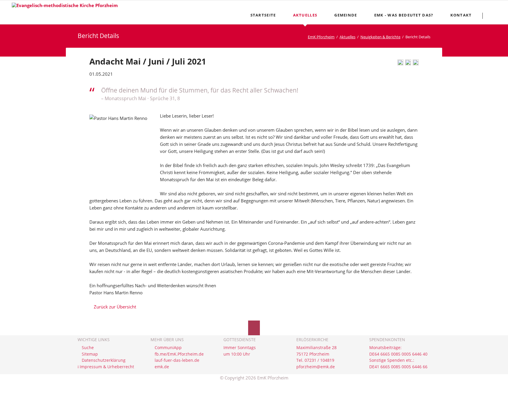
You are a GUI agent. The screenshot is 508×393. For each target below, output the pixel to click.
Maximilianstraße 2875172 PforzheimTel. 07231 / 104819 (316, 354)
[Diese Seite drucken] (400, 64)
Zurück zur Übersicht (115, 307)
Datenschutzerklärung (104, 360)
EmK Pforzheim (321, 36)
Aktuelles (347, 36)
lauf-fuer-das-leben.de (177, 360)
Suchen (493, 15)
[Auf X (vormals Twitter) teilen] (416, 64)
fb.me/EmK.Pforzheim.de (179, 354)
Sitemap (90, 354)
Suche (88, 347)
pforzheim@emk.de (315, 366)
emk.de (162, 366)
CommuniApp (168, 347)
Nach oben (254, 328)
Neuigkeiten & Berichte (380, 36)
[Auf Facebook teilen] (408, 64)
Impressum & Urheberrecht (107, 366)
